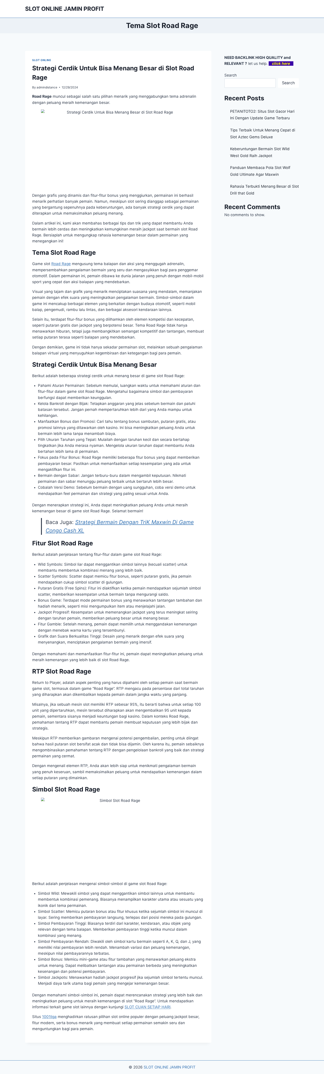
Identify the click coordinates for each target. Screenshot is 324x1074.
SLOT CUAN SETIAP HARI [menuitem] (147, 1007)
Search (230, 75)
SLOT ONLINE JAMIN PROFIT (170, 1067)
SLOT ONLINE (41, 60)
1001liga (49, 1016)
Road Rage (61, 264)
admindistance (47, 87)
